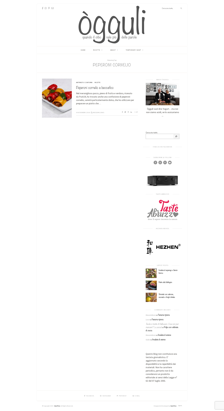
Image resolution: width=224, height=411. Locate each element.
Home (83, 50)
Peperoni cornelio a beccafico (95, 87)
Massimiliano (98, 112)
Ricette (96, 50)
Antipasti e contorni (84, 82)
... (162, 115)
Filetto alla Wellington (165, 282)
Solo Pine (57, 406)
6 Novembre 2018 (83, 112)
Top (179, 406)
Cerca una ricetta (151, 132)
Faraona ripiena (164, 314)
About (113, 50)
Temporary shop (133, 50)
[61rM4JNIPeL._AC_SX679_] (162, 180)
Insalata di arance (164, 334)
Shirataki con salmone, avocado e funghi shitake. (167, 295)
